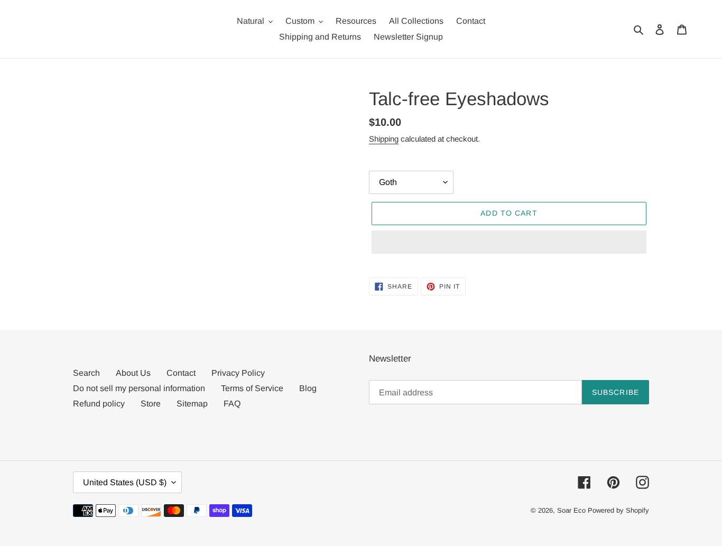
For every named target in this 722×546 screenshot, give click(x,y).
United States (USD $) (124, 482)
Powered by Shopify (618, 510)
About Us (133, 372)
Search (86, 372)
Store (151, 403)
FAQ (232, 403)
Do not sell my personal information (139, 388)
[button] (509, 242)
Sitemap (192, 403)
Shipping (384, 138)
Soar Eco (571, 510)
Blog (308, 388)
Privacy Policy (238, 372)
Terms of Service (252, 388)
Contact (181, 372)
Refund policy (99, 403)
